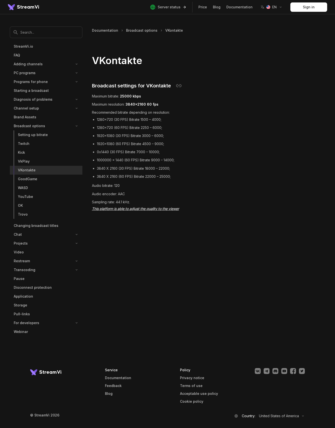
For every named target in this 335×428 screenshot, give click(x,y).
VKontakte (27, 170)
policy (191, 401)
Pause (19, 278)
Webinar (21, 332)
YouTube (25, 196)
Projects (21, 243)
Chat (18, 234)
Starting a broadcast (31, 90)
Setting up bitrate (33, 135)
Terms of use (191, 386)
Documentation (239, 7)
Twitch (23, 143)
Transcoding (24, 270)
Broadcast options (29, 126)
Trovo (23, 214)
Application (23, 296)
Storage (20, 305)
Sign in (309, 7)
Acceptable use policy (199, 394)
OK (20, 205)
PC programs (25, 73)
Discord (275, 371)
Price (202, 7)
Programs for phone (31, 82)
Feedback (113, 386)
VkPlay (24, 161)
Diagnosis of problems (33, 99)
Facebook (293, 371)
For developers (26, 323)
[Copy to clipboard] (179, 86)
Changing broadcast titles (36, 225)
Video (19, 252)
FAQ (17, 55)
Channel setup (26, 108)
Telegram (267, 371)
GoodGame (27, 179)
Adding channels (28, 64)
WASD (23, 188)
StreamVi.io (23, 46)
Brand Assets (25, 117)
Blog (216, 7)
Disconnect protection (33, 287)
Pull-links (22, 314)
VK (258, 371)
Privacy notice (192, 378)
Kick (21, 152)
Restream (22, 261)
